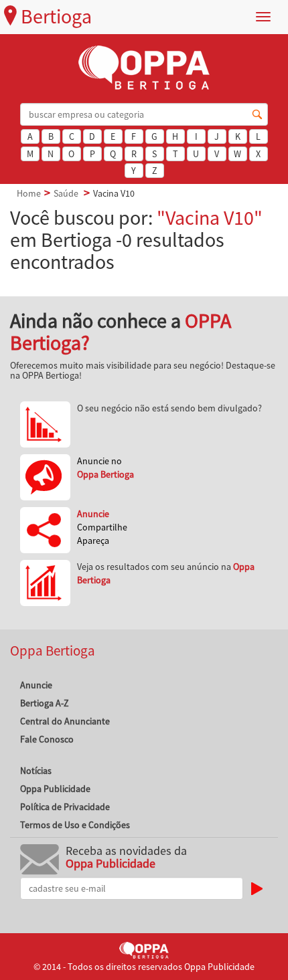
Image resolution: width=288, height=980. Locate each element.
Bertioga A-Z (44, 703)
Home (29, 193)
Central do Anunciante (65, 721)
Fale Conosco (47, 739)
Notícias (36, 771)
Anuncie (36, 685)
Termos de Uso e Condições (75, 825)
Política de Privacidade (65, 807)
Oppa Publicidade (55, 789)
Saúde (66, 193)
